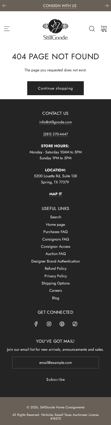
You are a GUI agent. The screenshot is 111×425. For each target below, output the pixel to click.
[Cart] (104, 29)
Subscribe (55, 379)
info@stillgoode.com (55, 122)
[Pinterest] (62, 324)
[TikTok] (75, 324)
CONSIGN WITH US (56, 5)
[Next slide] (106, 5)
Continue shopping (55, 88)
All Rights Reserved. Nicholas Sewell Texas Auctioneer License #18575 (55, 416)
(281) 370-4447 (55, 134)
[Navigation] (6, 28)
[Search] (92, 29)
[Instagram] (49, 324)
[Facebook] (36, 324)
